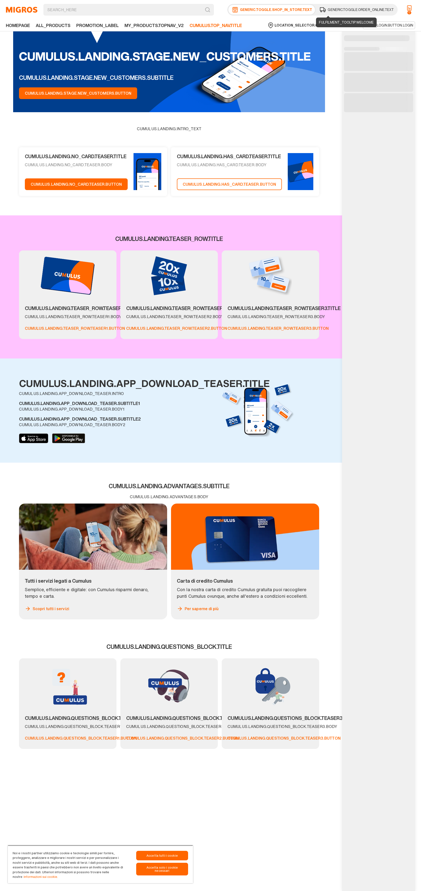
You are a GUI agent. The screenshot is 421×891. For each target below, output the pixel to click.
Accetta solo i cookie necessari (162, 869)
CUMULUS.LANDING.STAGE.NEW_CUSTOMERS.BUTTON (78, 93)
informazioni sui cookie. (41, 876)
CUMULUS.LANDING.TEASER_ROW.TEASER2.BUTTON (176, 328)
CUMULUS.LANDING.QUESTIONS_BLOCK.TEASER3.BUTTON (284, 738)
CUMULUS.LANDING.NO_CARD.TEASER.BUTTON (76, 184)
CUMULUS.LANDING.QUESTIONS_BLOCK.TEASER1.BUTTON (81, 738)
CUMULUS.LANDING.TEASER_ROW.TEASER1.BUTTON (75, 328)
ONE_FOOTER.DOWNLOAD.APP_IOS (33, 438)
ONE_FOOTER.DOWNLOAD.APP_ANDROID (68, 438)
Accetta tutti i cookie (162, 855)
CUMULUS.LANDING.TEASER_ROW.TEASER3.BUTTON (278, 328)
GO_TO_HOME (22, 9)
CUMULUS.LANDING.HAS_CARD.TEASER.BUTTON (229, 184)
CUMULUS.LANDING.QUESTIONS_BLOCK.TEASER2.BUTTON (182, 738)
